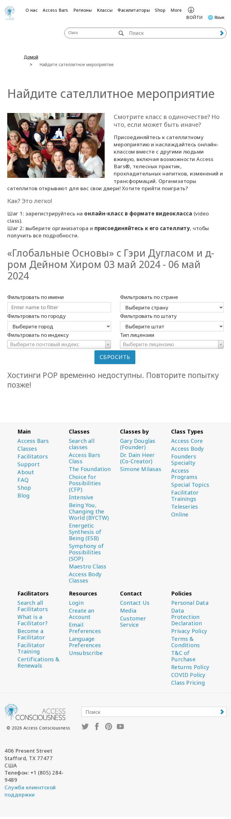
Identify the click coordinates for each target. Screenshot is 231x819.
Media (128, 610)
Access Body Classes (85, 577)
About (25, 472)
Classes (27, 449)
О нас (32, 10)
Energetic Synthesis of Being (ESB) (85, 531)
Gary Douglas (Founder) (137, 444)
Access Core (187, 441)
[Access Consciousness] (10, 13)
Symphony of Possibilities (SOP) (86, 552)
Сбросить (115, 357)
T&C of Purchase (183, 656)
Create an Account (81, 613)
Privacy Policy (189, 631)
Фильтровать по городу (36, 315)
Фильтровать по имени (35, 297)
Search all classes (81, 444)
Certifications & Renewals (38, 662)
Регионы (82, 10)
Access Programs (184, 473)
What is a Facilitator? (32, 620)
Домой (31, 57)
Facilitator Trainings (185, 495)
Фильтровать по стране (149, 297)
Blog (23, 495)
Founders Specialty (183, 459)
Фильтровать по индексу (38, 334)
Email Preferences (85, 628)
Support (28, 464)
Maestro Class (87, 566)
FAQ (23, 480)
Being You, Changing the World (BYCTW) (89, 511)
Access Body (187, 449)
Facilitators (32, 456)
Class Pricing (188, 683)
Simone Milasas (140, 469)
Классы (104, 10)
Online (179, 514)
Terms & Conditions (185, 642)
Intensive (81, 497)
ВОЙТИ (194, 17)
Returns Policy (190, 667)
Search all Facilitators (32, 606)
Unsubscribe (86, 653)
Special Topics (190, 485)
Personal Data (189, 603)
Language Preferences (85, 642)
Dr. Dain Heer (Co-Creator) (137, 458)
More (176, 10)
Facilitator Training (31, 648)
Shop (160, 10)
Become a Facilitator (31, 634)
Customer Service (133, 621)
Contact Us (134, 603)
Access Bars (55, 10)
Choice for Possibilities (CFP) (85, 483)
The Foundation (90, 469)
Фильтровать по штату (148, 315)
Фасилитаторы (134, 10)
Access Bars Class (84, 458)
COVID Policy (188, 675)
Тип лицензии (137, 334)
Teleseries (184, 507)
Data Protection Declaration (186, 616)
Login (76, 603)
